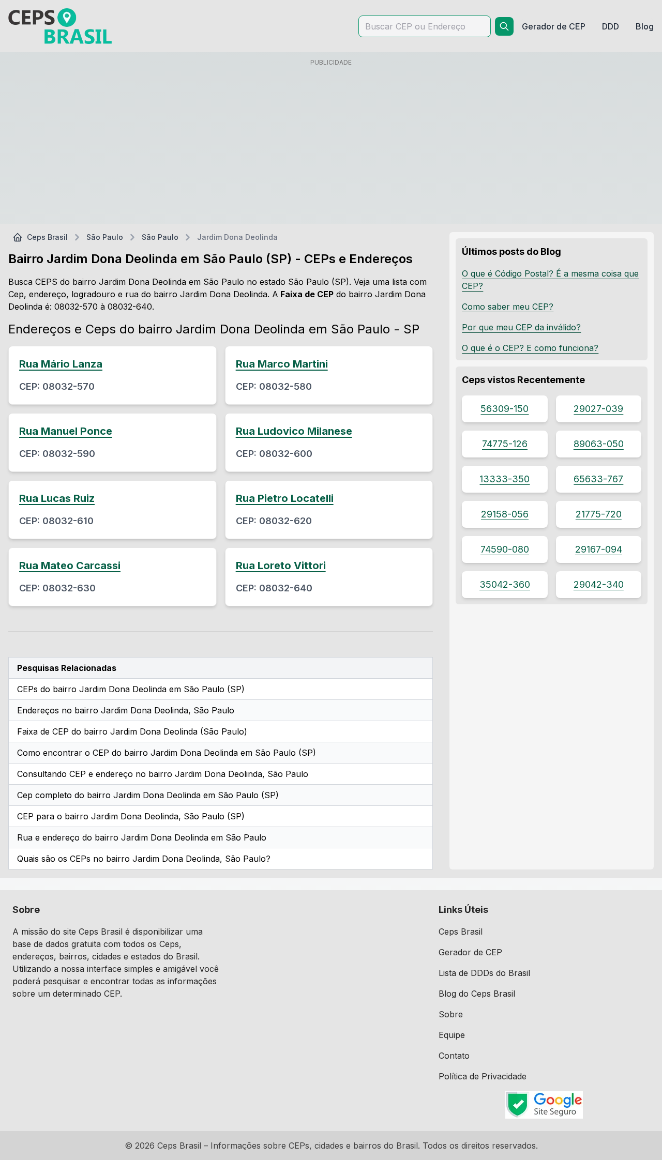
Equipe (452, 1035)
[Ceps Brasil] (60, 26)
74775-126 (505, 443)
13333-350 (504, 479)
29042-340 (599, 584)
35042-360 (504, 584)
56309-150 (504, 408)
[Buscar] (504, 26)
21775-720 (599, 514)
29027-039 (598, 408)
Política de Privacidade (482, 1076)
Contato (454, 1055)
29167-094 (598, 549)
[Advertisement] (331, 143)
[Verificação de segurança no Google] (544, 1105)
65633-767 (598, 479)
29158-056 (505, 514)
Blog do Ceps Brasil (477, 993)
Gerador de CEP (470, 952)
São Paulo (104, 237)
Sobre (451, 1014)
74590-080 (504, 549)
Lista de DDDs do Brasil (484, 973)
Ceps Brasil (47, 237)
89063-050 (599, 443)
